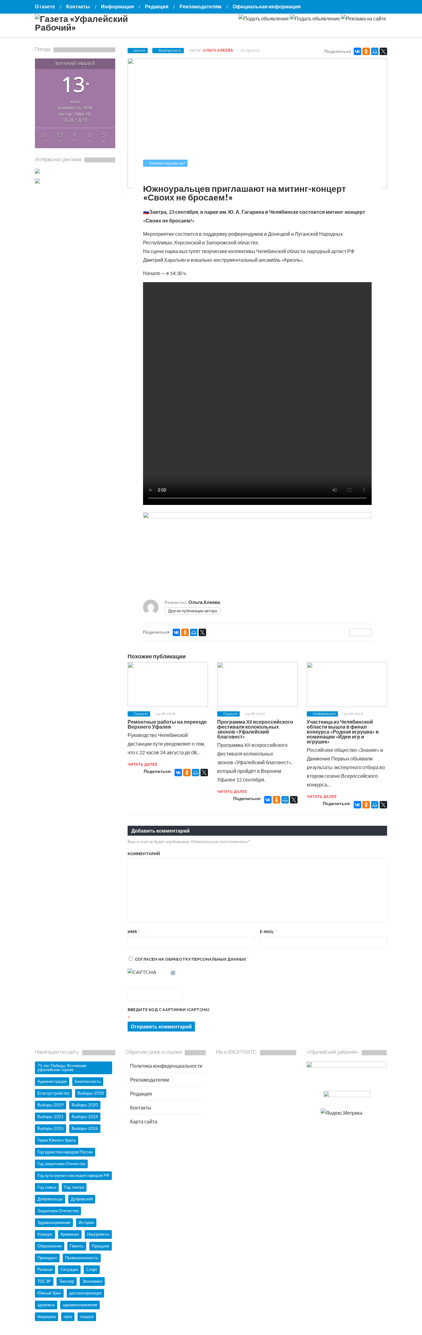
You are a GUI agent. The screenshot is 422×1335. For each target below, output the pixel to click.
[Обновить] (173, 972)
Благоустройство (53, 1093)
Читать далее (143, 764)
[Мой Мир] (374, 51)
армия (139, 50)
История (86, 1222)
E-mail (268, 931)
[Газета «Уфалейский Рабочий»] (96, 27)
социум (87, 1316)
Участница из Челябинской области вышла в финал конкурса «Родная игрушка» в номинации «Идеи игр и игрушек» (343, 731)
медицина (46, 1316)
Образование (49, 1245)
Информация (117, 6)
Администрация (52, 1081)
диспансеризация (85, 1292)
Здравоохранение (53, 1222)
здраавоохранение (80, 1304)
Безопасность (88, 1081)
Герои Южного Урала (56, 1140)
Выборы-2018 (91, 1093)
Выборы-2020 (85, 1104)
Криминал (70, 1234)
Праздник (100, 1245)
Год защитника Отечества (61, 1163)
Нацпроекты (98, 1234)
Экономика (92, 1281)
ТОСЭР (44, 1281)
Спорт (91, 1269)
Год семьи (46, 1187)
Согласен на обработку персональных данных (191, 959)
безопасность (169, 50)
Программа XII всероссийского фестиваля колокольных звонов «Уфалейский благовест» (255, 729)
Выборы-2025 (50, 1128)
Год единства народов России (65, 1151)
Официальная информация (267, 6)
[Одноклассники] (366, 51)
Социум (141, 714)
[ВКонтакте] (357, 51)
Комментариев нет (167, 163)
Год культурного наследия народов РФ (73, 1175)
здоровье (46, 1304)
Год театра (74, 1187)
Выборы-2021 (50, 1116)
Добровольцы (50, 1198)
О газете (45, 6)
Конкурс (45, 1234)
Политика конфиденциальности (165, 1066)
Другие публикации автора (192, 610)
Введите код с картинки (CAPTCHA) (168, 1009)
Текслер (66, 1281)
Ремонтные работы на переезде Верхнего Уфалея (167, 724)
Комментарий (144, 853)
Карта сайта (143, 1121)
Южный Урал (49, 1292)
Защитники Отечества (57, 1210)
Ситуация (69, 1269)
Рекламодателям (200, 6)
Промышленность (81, 1257)
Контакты (78, 6)
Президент (47, 1257)
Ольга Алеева (218, 50)
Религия (45, 1269)
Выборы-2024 (85, 1116)
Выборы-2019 (50, 1104)
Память (77, 1245)
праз (68, 1316)
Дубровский (82, 1198)
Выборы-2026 (85, 1128)
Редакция (156, 6)
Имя (133, 931)
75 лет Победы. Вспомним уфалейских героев (61, 1067)
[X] (383, 51)
